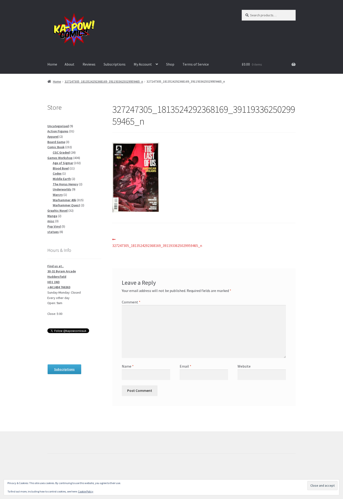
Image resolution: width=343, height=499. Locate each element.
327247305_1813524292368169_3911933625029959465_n (104, 81)
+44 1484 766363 (58, 287)
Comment (131, 302)
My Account (143, 64)
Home (52, 64)
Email (185, 366)
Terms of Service (195, 64)
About (69, 64)
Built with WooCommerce (68, 472)
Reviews (89, 64)
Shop (170, 64)
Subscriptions (115, 64)
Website (244, 366)
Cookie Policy (85, 491)
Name (128, 366)
